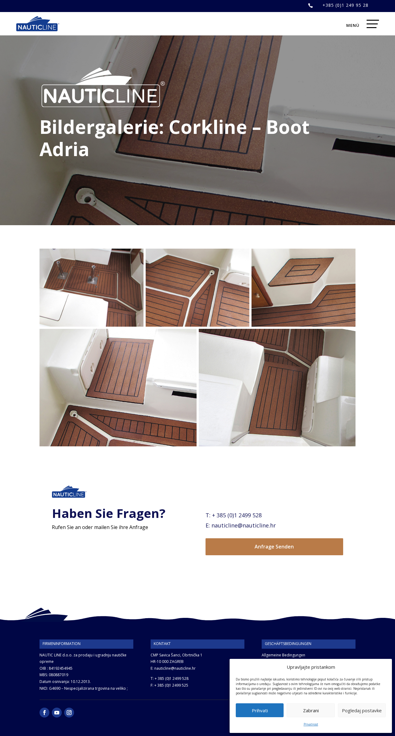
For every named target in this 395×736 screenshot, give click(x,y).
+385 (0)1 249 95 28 (345, 5)
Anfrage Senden (274, 546)
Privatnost (311, 724)
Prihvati (260, 710)
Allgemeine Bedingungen (283, 655)
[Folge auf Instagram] (69, 712)
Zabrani (311, 710)
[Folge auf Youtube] (57, 712)
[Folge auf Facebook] (44, 712)
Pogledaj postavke (362, 710)
